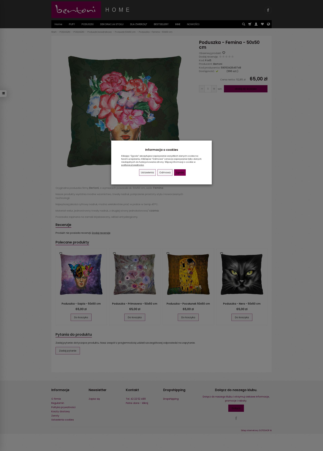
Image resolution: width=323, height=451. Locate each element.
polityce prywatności (132, 165)
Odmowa (165, 172)
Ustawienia (147, 172)
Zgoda (180, 172)
